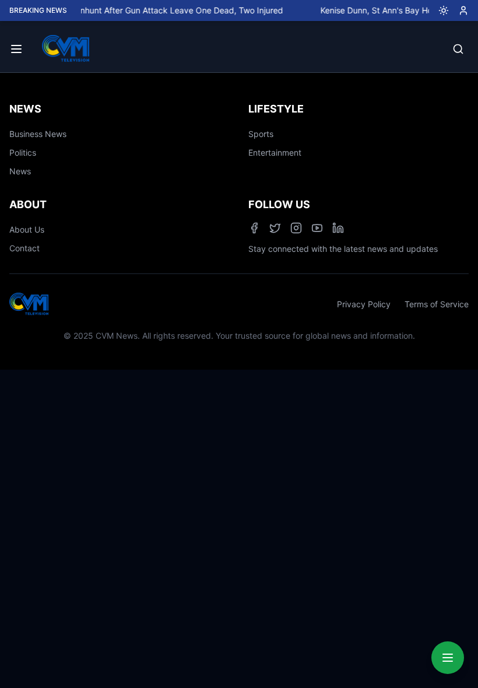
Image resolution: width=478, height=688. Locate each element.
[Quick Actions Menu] (447, 657)
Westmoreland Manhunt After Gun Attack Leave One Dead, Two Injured (141, 10)
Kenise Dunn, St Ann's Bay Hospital (381, 10)
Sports (260, 134)
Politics (22, 152)
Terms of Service (437, 304)
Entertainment (274, 152)
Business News (37, 134)
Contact (24, 248)
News (20, 171)
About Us (26, 229)
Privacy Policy (364, 304)
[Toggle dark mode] (439, 10)
